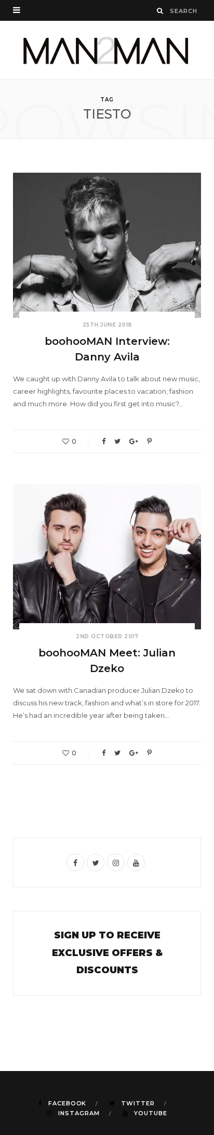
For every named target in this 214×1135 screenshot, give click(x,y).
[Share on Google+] (133, 441)
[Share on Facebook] (103, 441)
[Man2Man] (107, 50)
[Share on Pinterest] (149, 441)
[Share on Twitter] (117, 441)
